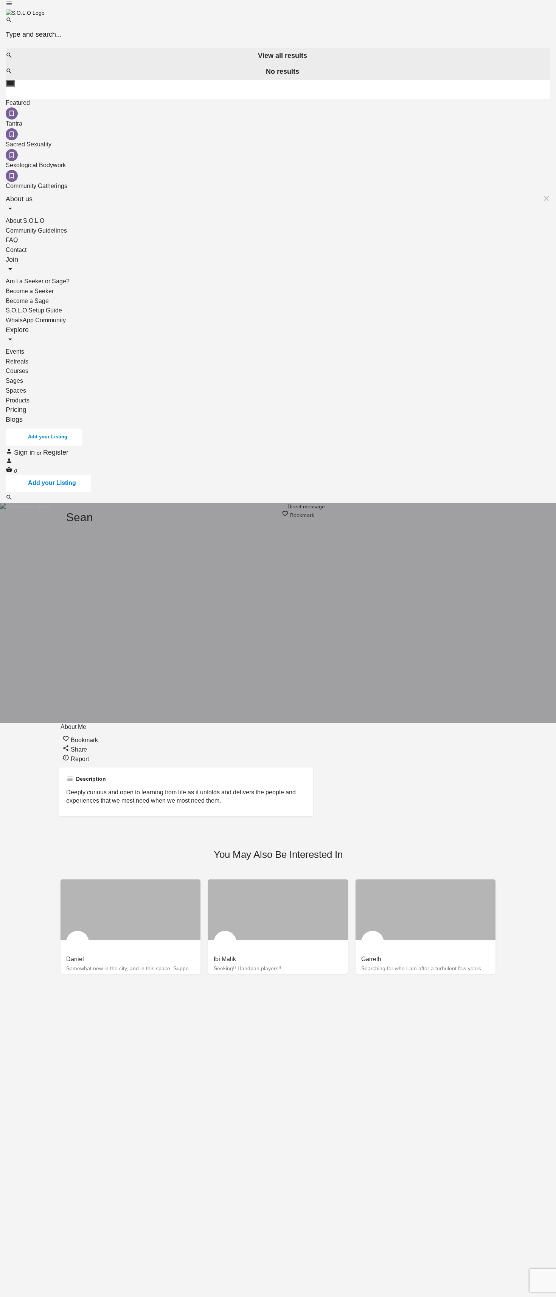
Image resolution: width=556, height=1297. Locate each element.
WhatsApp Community (36, 320)
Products (18, 400)
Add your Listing (47, 437)
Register (55, 452)
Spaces (16, 390)
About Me (73, 727)
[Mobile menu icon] (278, 4)
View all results (282, 55)
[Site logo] (25, 12)
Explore (17, 330)
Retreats (17, 361)
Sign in (25, 452)
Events (15, 351)
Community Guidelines (36, 230)
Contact (16, 250)
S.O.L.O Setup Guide (34, 310)
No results (282, 71)
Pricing (16, 409)
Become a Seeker (30, 291)
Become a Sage (27, 301)
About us (19, 199)
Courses (17, 371)
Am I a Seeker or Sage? (38, 281)
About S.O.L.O (25, 220)
